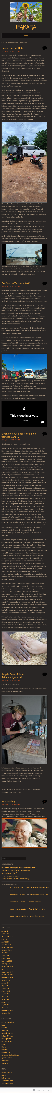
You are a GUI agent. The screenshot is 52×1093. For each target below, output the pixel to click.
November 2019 (7, 977)
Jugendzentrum (7, 1033)
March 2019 (6, 991)
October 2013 (6, 1013)
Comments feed (7, 1081)
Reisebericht (6, 1052)
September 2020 (7, 972)
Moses (4, 1044)
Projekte (5, 1050)
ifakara (26, 26)
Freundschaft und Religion (38, 909)
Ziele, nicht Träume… (36, 916)
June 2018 (5, 999)
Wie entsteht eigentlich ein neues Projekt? (16, 870)
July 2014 (5, 1007)
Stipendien (5, 1060)
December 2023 (7, 966)
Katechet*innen (7, 1036)
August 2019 (6, 983)
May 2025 (5, 939)
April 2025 (5, 942)
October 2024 (6, 950)
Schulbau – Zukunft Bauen (11, 1055)
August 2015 (6, 1002)
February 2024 (7, 961)
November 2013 (7, 1010)
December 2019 (7, 975)
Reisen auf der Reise (13, 48)
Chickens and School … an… (39, 894)
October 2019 (6, 980)
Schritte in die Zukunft (9, 873)
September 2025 (7, 936)
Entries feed (6, 1078)
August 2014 (6, 1005)
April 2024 (5, 955)
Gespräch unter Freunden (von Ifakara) (15, 879)
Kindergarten (6, 1039)
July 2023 (5, 969)
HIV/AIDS (5, 1027)
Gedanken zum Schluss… (10, 876)
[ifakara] (26, 23)
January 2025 (6, 944)
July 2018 (5, 996)
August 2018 (6, 994)
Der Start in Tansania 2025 (16, 283)
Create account (7, 1072)
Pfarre (4, 1047)
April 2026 (5, 933)
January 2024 (6, 964)
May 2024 (5, 953)
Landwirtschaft (7, 1041)
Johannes (16, 51)
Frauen (4, 1025)
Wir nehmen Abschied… (18, 902)
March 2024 (6, 958)
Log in (4, 1075)
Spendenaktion (7, 1058)
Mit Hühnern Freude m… (18, 894)
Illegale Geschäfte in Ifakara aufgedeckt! (13, 675)
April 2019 (5, 988)
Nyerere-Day (8, 801)
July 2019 (5, 986)
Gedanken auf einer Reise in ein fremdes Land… (19, 435)
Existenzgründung (8, 1022)
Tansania (5, 1063)
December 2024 (7, 947)
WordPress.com (7, 1083)
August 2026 (6, 931)
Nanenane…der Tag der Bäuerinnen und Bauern (19, 868)
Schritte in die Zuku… (17, 887)
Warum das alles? (35, 902)
